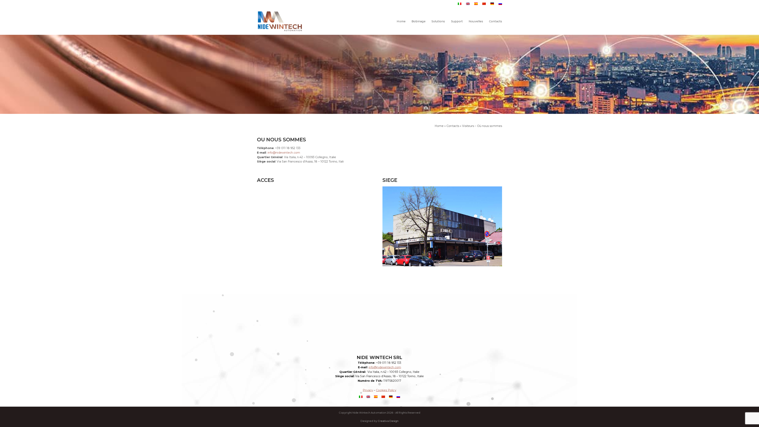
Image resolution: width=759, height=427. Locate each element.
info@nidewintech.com (284, 152)
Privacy (368, 390)
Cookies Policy (386, 390)
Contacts (453, 126)
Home (439, 126)
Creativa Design (388, 420)
